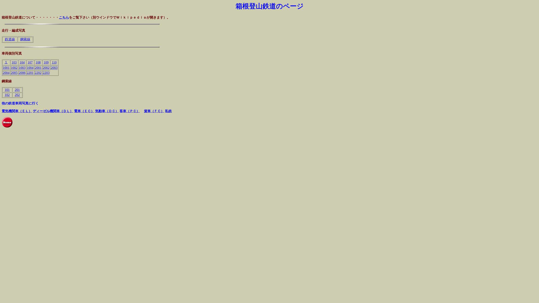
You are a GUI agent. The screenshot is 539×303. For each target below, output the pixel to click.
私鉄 (168, 111)
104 (22, 62)
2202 (38, 72)
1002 (14, 67)
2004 (6, 72)
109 (46, 62)
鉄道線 (10, 39)
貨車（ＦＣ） (154, 111)
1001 (6, 67)
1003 (22, 67)
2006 (22, 72)
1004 (30, 67)
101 (7, 90)
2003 (54, 67)
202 (17, 95)
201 (17, 90)
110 (54, 62)
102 (7, 95)
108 (38, 62)
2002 (46, 67)
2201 (30, 72)
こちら (64, 17)
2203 (46, 72)
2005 (14, 72)
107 (30, 62)
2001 (38, 67)
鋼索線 (25, 39)
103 (14, 62)
